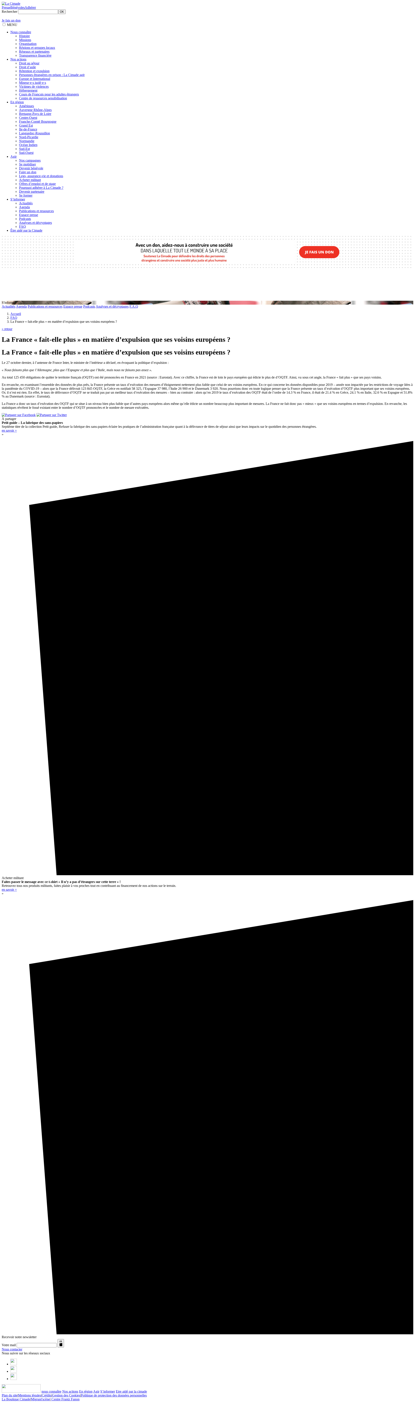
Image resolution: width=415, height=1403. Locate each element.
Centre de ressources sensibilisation (43, 98)
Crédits (46, 1395)
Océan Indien (28, 145)
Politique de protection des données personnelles (114, 1395)
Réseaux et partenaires (34, 51)
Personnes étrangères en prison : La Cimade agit (52, 75)
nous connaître (51, 1391)
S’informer (17, 199)
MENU (12, 25)
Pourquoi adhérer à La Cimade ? (41, 187)
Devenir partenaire (31, 191)
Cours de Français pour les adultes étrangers (49, 94)
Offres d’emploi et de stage (37, 184)
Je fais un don (11, 20)
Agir (13, 156)
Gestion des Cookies (66, 1395)
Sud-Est (24, 149)
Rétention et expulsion (34, 71)
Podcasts (25, 219)
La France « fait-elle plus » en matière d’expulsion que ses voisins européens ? (116, 352)
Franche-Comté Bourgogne (37, 121)
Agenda (24, 207)
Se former (25, 195)
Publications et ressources (36, 211)
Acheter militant (30, 180)
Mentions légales (29, 1395)
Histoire (24, 36)
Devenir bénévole (31, 168)
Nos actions (18, 59)
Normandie (26, 141)
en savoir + (9, 430)
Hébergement (28, 90)
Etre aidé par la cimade (131, 1391)
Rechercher (9, 11)
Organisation (28, 44)
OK (62, 11)
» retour (7, 329)
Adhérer (30, 7)
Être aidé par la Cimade (26, 230)
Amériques (26, 106)
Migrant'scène (40, 1399)
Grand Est (26, 125)
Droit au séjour (29, 63)
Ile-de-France (28, 129)
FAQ (22, 226)
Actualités (26, 203)
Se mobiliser (27, 164)
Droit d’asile (27, 67)
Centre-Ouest (28, 117)
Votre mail (9, 1345)
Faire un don (27, 172)
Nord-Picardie (28, 137)
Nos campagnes (30, 160)
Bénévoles (17, 7)
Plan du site (10, 1395)
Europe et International (34, 79)
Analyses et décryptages (35, 222)
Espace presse (28, 215)
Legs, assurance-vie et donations (41, 176)
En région (17, 102)
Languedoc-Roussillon (34, 133)
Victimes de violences (34, 86)
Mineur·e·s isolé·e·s (32, 82)
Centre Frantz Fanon (65, 1399)
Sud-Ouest (26, 152)
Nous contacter (12, 1349)
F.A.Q (133, 306)
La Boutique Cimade (16, 1399)
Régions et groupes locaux (37, 47)
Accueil (15, 314)
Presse (6, 7)
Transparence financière (35, 55)
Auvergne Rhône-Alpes (35, 110)
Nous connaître (20, 32)
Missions (25, 40)
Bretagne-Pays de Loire (35, 114)
